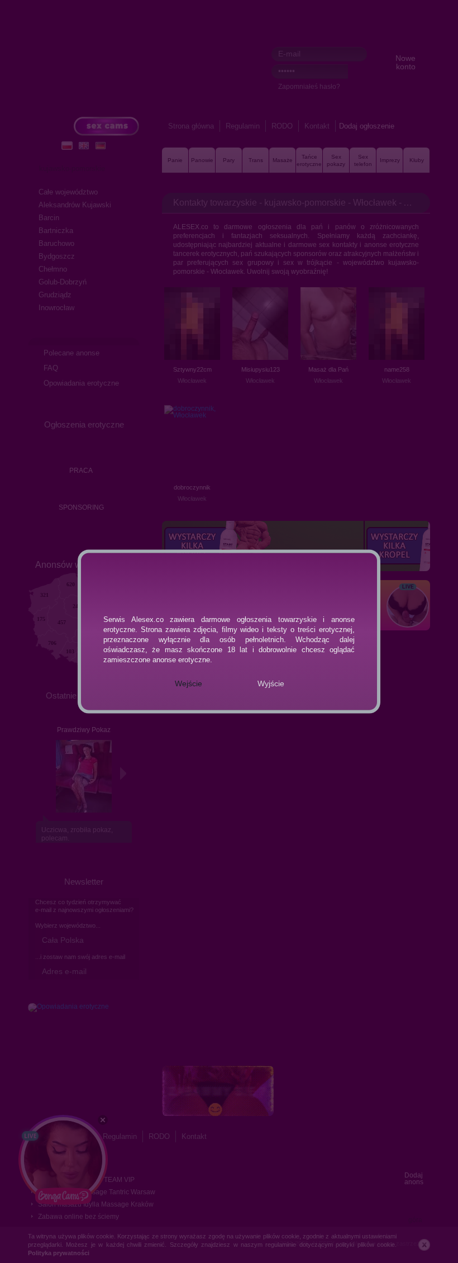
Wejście (188, 683)
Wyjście (270, 683)
